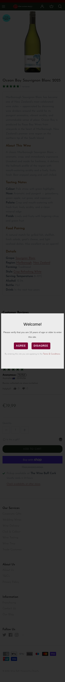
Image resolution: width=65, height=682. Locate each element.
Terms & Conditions (51, 354)
